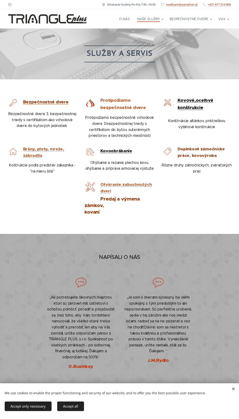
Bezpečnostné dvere (46, 102)
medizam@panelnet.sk (182, 4)
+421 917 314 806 (219, 4)
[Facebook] (10, 5)
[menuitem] (126, 19)
